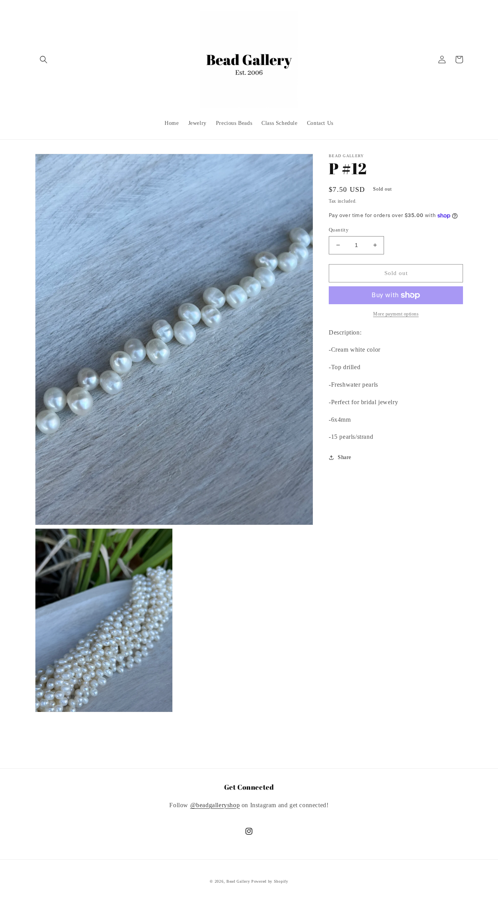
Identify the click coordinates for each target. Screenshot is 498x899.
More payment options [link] (396, 314)
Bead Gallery (238, 881)
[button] (43, 59)
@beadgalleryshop (215, 805)
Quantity (339, 230)
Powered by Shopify (269, 881)
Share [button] (344, 457)
